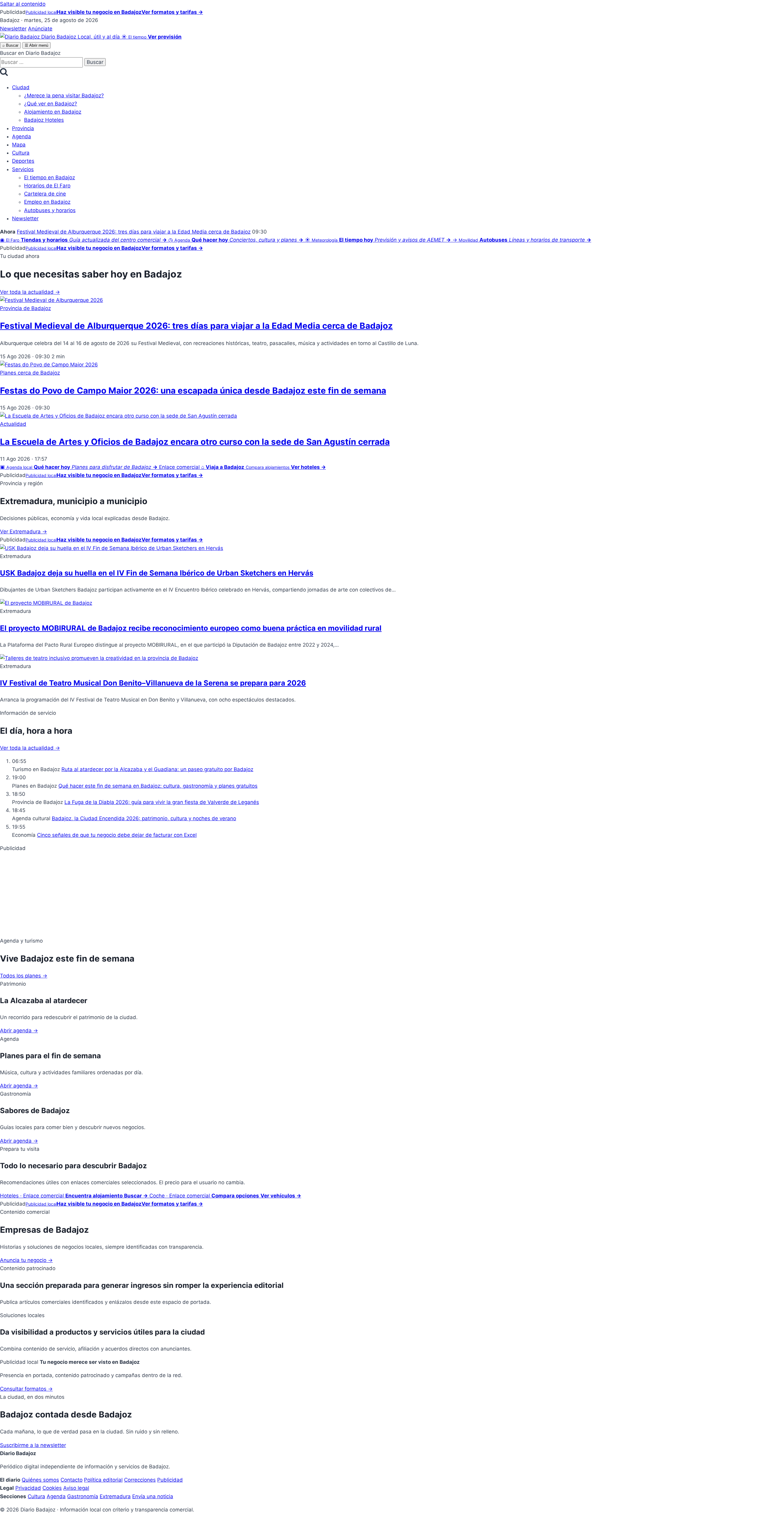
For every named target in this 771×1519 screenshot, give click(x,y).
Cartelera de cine (45, 194)
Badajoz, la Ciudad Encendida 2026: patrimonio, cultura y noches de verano (144, 818)
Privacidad (28, 1488)
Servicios (23, 169)
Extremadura (115, 1496)
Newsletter (13, 29)
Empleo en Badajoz (47, 202)
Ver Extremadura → (23, 532)
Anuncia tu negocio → (26, 1260)
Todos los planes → (23, 976)
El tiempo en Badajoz (49, 177)
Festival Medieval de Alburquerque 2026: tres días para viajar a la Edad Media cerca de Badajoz (134, 232)
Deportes (23, 161)
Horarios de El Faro (47, 186)
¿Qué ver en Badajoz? (50, 104)
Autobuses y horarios (50, 210)
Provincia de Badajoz (25, 308)
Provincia (23, 128)
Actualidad (13, 424)
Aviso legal (76, 1488)
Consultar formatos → (26, 1389)
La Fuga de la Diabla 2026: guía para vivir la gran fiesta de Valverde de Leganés (161, 802)
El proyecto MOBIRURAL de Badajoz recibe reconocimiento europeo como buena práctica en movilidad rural (191, 628)
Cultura (21, 153)
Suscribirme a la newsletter (33, 1445)
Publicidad (170, 1480)
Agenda (21, 136)
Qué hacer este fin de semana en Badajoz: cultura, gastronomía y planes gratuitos (158, 786)
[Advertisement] (180, 894)
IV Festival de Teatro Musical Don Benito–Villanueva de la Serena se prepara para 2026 (153, 683)
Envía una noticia (152, 1496)
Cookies (52, 1488)
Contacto (72, 1480)
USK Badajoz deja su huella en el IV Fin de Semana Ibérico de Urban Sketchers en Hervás (156, 573)
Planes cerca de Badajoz (30, 373)
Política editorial (103, 1480)
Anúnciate (40, 29)
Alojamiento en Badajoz (52, 112)
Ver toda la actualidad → (30, 292)
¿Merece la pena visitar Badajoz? (64, 96)
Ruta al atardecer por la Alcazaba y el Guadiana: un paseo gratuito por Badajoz (157, 769)
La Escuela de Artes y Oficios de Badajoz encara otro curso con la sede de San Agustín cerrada (195, 442)
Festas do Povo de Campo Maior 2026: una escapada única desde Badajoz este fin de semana (193, 390)
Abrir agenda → (19, 1031)
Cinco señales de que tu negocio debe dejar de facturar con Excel (117, 835)
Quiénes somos (40, 1480)
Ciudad (21, 87)
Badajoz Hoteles (44, 120)
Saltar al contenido (22, 4)
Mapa (19, 145)
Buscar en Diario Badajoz (30, 53)
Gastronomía (82, 1496)
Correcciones (140, 1480)
